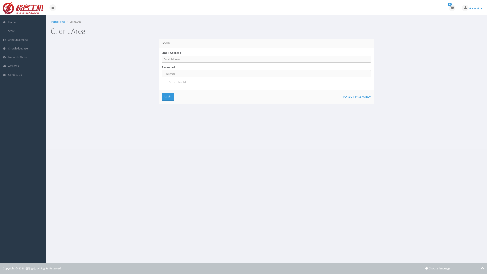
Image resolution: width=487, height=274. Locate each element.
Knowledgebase (17, 48)
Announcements (17, 39)
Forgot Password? (357, 96)
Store (11, 31)
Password (168, 67)
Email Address (171, 53)
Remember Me (178, 82)
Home (11, 22)
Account (474, 8)
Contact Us (14, 74)
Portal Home (58, 21)
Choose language (439, 268)
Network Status (17, 57)
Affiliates (13, 66)
